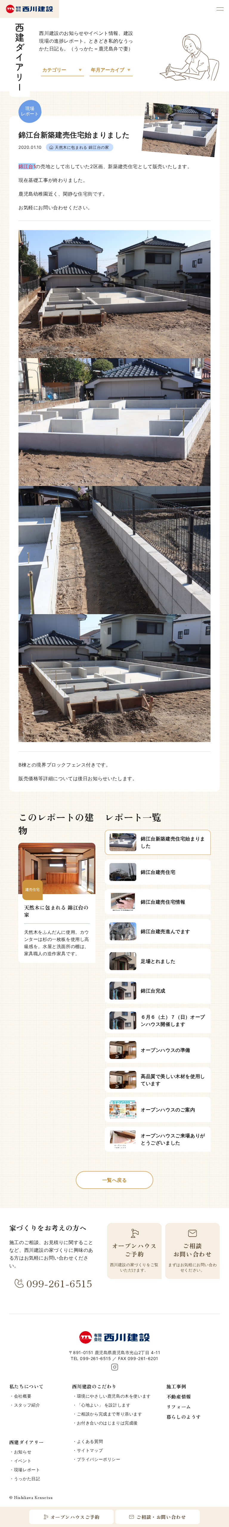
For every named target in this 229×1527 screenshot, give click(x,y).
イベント (22, 1460)
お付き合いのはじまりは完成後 (107, 1422)
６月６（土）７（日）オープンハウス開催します (173, 1020)
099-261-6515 (59, 1283)
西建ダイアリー (26, 1442)
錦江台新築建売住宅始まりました (173, 842)
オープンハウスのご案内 (168, 1110)
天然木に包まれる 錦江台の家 (82, 147)
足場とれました (158, 961)
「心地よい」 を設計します (104, 1404)
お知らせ (22, 1451)
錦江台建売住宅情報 (163, 902)
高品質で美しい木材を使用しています (173, 1079)
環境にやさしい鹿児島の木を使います (114, 1396)
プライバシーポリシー (98, 1459)
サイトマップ (90, 1450)
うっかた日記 (27, 1478)
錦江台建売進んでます (165, 931)
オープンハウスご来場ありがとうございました (173, 1139)
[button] (220, 9)
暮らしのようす (183, 1416)
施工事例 (176, 1386)
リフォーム (178, 1406)
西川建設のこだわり (94, 1386)
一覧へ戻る (114, 1180)
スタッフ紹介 (27, 1404)
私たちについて (26, 1386)
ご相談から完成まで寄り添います (109, 1413)
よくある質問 (90, 1441)
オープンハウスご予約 (75, 1516)
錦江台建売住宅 (158, 872)
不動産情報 (178, 1396)
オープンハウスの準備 (165, 1050)
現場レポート (27, 1469)
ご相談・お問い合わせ (161, 1516)
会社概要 (22, 1396)
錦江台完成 (153, 991)
